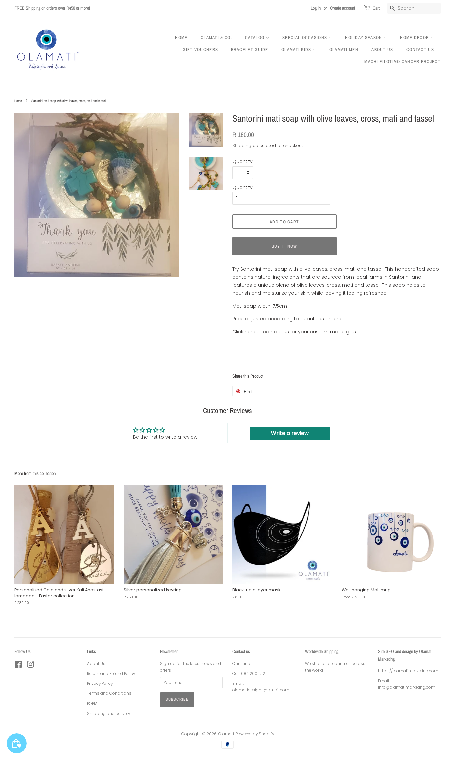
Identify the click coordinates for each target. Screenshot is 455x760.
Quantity (242, 161)
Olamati (226, 734)
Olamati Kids (297, 49)
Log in (316, 8)
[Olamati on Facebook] (18, 666)
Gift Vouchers (200, 49)
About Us (382, 49)
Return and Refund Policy (111, 673)
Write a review (290, 433)
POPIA (92, 703)
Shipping (241, 145)
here (250, 331)
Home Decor (415, 37)
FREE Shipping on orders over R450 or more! (52, 8)
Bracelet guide (249, 49)
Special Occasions (305, 37)
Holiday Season (364, 37)
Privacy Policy (100, 683)
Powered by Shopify (255, 734)
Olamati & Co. (216, 37)
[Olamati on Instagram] (30, 666)
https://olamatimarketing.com (408, 671)
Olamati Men (343, 49)
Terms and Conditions (109, 693)
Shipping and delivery (108, 713)
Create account (342, 8)
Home (181, 37)
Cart (376, 8)
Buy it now (284, 246)
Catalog (255, 37)
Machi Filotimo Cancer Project (402, 61)
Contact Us (420, 49)
